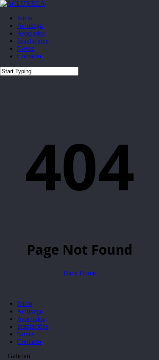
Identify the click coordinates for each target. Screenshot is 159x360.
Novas (25, 334)
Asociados (31, 318)
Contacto (29, 341)
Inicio (24, 303)
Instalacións (32, 326)
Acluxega (30, 311)
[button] (79, 356)
